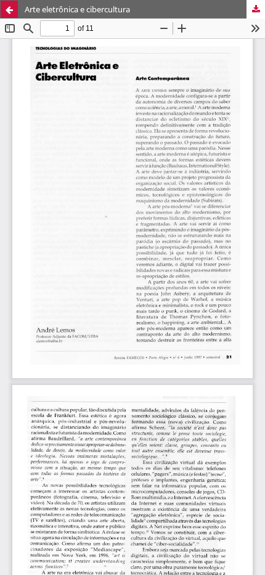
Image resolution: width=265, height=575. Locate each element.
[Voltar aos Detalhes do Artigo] (9, 9)
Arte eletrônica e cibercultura (77, 9)
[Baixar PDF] (256, 9)
